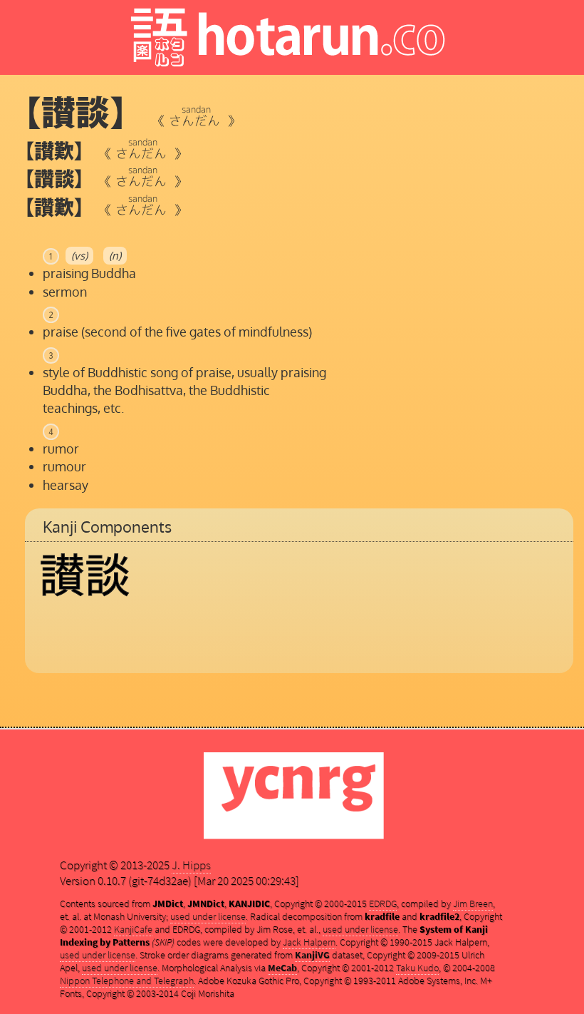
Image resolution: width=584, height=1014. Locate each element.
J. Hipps (191, 865)
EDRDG (383, 903)
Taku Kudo (417, 967)
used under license (208, 916)
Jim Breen (473, 903)
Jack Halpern (309, 942)
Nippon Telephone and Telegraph (127, 980)
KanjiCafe (133, 929)
